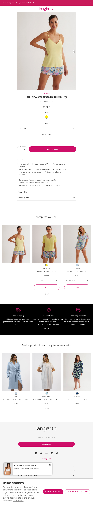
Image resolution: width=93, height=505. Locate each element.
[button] (65, 97)
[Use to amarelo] (46, 117)
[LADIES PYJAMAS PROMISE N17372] (46, 244)
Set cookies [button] (18, 500)
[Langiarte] (46, 9)
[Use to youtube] (46, 453)
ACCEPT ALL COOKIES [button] (53, 492)
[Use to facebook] (36, 453)
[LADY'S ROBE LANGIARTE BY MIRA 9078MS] (16, 372)
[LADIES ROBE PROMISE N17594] (77, 372)
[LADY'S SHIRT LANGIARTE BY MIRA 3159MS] (46, 372)
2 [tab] (74, 52)
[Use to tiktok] (57, 453)
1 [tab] (74, 50)
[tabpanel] (46, 51)
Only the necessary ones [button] (77, 492)
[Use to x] (41, 453)
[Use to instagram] (52, 453)
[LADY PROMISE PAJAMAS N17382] (77, 244)
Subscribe (46, 444)
